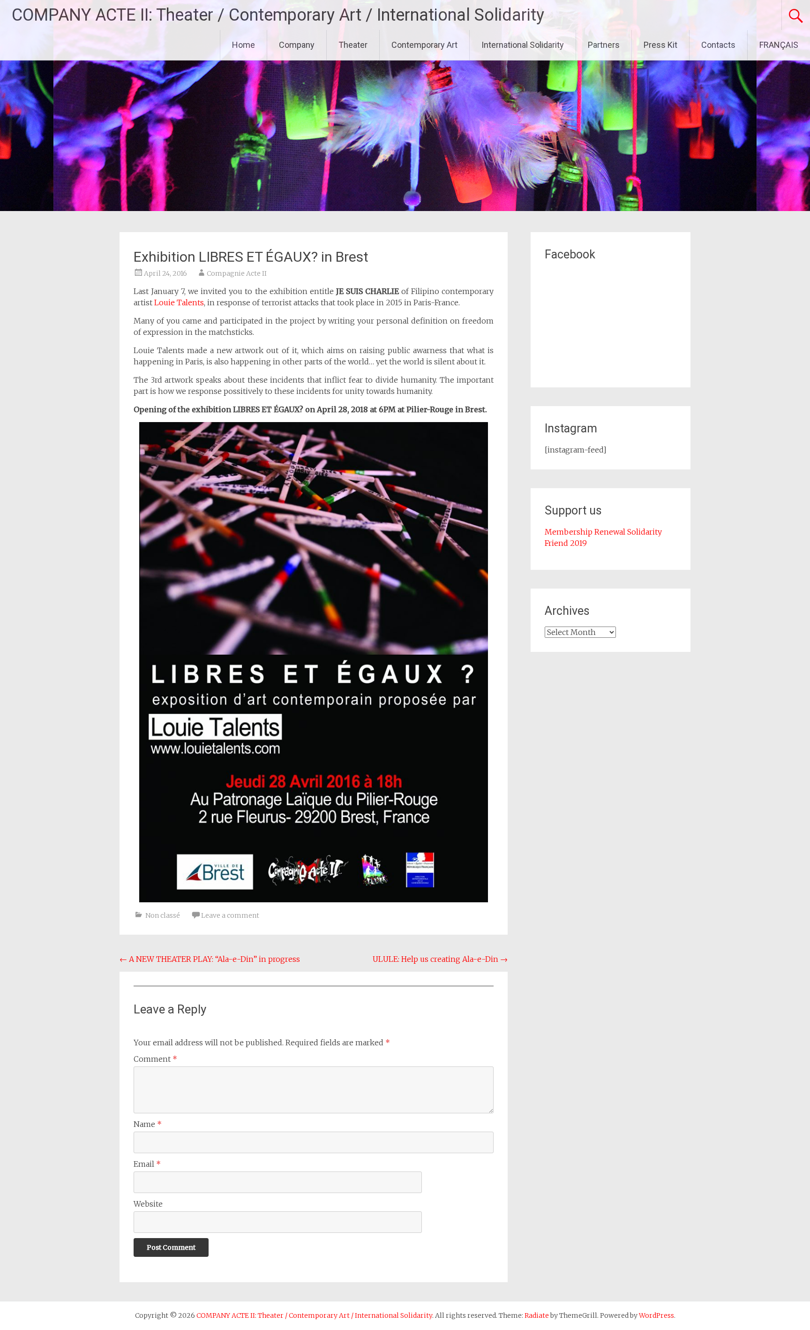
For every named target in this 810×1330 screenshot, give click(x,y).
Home (243, 45)
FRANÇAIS (778, 45)
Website (148, 1204)
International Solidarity (522, 45)
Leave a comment (230, 915)
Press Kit (660, 45)
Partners (604, 45)
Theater (353, 45)
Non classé (162, 915)
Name (148, 1124)
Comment (155, 1059)
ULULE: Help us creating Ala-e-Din (440, 959)
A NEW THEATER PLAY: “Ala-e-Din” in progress (210, 959)
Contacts (718, 45)
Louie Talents (179, 302)
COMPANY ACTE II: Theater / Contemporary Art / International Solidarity (278, 15)
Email (147, 1164)
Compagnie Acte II (237, 273)
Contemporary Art (424, 45)
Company (297, 45)
